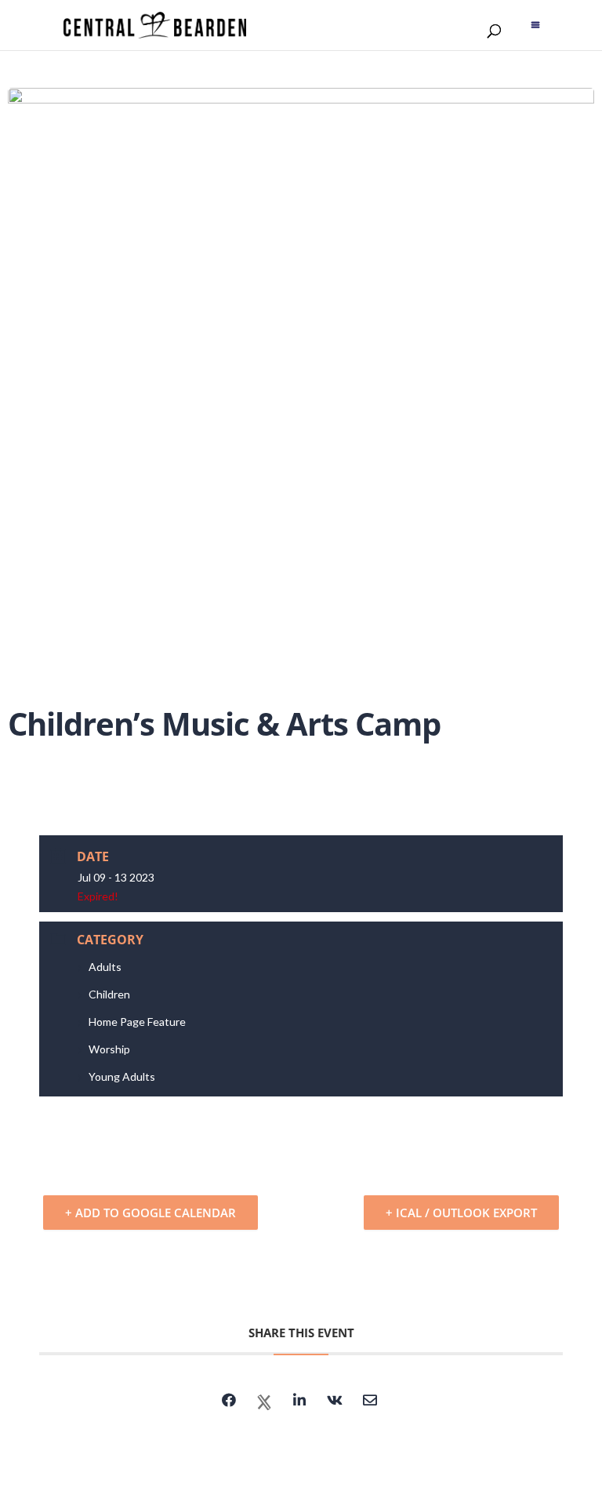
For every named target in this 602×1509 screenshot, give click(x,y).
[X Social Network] (264, 1402)
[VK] (334, 1402)
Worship (109, 1049)
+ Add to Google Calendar (150, 1212)
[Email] (370, 1402)
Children (109, 994)
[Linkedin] (299, 1402)
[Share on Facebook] (229, 1402)
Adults (105, 966)
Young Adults (122, 1076)
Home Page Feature (137, 1021)
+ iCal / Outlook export (461, 1212)
